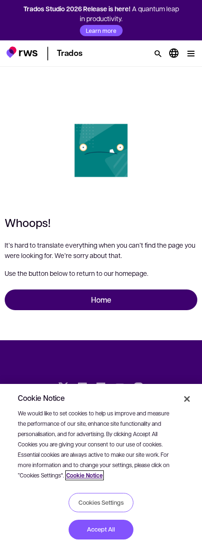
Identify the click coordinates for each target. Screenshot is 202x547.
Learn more (101, 30)
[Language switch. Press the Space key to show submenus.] (173, 53)
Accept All (101, 529)
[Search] (158, 53)
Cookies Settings (101, 502)
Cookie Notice (84, 475)
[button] (22, 52)
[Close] (187, 399)
